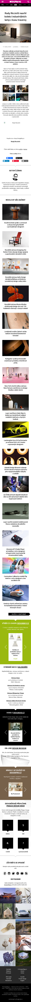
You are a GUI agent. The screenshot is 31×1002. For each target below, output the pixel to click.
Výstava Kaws (15, 678)
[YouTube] (22, 873)
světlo (20, 149)
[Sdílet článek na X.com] (19, 158)
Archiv (22, 973)
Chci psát (8, 973)
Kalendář (8, 979)
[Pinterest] (17, 873)
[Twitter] (13, 873)
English (22, 980)
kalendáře (23, 667)
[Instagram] (9, 873)
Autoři (22, 971)
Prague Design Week (15, 805)
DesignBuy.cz (23, 623)
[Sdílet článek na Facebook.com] (9, 158)
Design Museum (19, 748)
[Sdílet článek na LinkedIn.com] (6, 161)
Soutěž (22, 977)
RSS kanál (8, 977)
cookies (9, 994)
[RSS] (26, 873)
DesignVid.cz (19, 712)
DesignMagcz (8, 885)
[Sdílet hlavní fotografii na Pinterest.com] (15, 161)
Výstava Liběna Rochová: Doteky (16, 701)
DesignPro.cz (15, 772)
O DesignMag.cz (22, 969)
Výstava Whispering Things (15, 693)
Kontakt (8, 969)
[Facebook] (5, 873)
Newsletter (8, 980)
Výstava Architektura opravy (16, 685)
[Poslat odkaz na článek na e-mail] (25, 161)
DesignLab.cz (19, 999)
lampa (25, 149)
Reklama (8, 971)
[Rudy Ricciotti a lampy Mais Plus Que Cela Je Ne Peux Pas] (15, 33)
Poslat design (22, 979)
